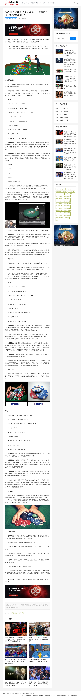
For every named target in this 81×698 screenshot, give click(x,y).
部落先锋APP (59, 220)
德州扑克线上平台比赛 (62, 120)
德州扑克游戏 (22, 613)
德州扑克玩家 (67, 210)
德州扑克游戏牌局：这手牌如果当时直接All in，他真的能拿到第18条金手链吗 (39, 639)
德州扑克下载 (69, 194)
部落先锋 (67, 217)
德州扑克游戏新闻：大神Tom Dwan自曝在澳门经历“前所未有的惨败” (70, 93)
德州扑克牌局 (59, 210)
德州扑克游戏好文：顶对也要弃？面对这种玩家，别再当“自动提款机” (39, 660)
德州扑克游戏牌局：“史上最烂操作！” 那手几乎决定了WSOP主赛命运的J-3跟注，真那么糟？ (39, 683)
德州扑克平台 (67, 198)
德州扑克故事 (59, 203)
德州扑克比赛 (67, 205)
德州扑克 (65, 191)
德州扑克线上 (59, 213)
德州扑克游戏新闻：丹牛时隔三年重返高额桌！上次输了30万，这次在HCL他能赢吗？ (15, 661)
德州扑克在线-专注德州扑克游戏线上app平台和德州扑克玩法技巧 (20, 693)
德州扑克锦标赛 (59, 217)
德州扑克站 (23, 18)
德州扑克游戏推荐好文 (11, 18)
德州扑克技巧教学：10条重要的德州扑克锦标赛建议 (70, 86)
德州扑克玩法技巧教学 (62, 117)
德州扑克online (60, 194)
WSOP (67, 189)
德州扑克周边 (67, 196)
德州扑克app (72, 191)
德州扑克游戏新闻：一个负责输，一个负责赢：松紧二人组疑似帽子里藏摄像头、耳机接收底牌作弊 (15, 639)
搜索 (73, 38)
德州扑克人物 (59, 196)
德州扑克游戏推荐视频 (62, 114)
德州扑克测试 (59, 208)
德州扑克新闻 (59, 205)
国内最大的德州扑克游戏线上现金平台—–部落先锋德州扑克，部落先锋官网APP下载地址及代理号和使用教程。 (70, 62)
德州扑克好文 (14, 613)
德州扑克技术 (67, 201)
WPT (63, 189)
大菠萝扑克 (58, 191)
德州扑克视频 (67, 213)
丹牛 (71, 189)
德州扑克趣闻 (67, 215)
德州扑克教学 (67, 203)
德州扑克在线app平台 (62, 108)
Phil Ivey (58, 189)
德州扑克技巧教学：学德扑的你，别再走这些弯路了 (70, 71)
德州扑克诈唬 (59, 215)
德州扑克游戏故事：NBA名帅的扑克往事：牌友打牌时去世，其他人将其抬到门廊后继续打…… (15, 683)
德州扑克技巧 (59, 201)
